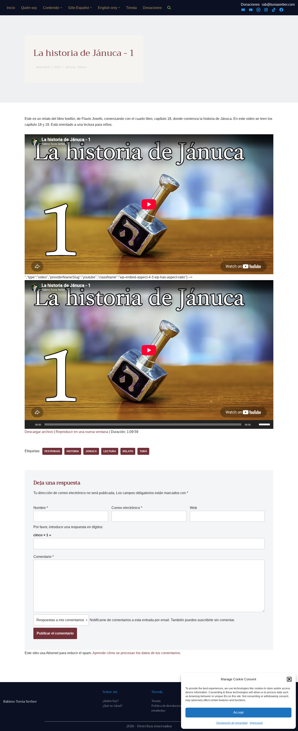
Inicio (11, 8)
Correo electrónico (126, 508)
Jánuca (70, 67)
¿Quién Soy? (110, 700)
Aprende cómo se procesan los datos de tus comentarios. (136, 653)
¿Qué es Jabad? (112, 705)
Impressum (256, 722)
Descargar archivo (39, 432)
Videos (81, 67)
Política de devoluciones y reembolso (168, 708)
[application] (149, 424)
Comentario (43, 557)
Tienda (131, 8)
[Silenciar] (255, 424)
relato (128, 451)
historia (73, 451)
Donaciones (152, 8)
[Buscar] (169, 7)
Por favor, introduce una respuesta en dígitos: (68, 527)
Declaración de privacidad (232, 722)
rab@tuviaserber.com (278, 4)
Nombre (40, 508)
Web (193, 508)
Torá (143, 451)
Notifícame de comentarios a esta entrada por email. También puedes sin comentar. (162, 620)
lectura (109, 451)
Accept (238, 712)
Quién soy (29, 8)
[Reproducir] (30, 424)
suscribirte (205, 620)
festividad (52, 451)
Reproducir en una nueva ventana (82, 432)
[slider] (265, 424)
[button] (289, 679)
